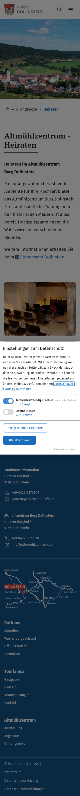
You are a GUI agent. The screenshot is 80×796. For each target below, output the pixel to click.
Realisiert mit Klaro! (64, 449)
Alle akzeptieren (20, 440)
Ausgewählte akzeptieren (26, 428)
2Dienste (24, 415)
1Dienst (23, 404)
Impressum (23, 389)
